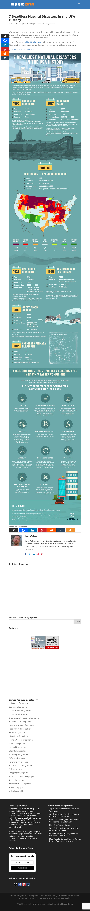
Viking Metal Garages (33, 42)
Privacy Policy (65, 898)
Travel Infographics (17, 787)
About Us (23, 898)
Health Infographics (17, 732)
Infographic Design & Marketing (43, 895)
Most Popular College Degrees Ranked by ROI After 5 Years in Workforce (65, 840)
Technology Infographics (19, 780)
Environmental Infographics (44, 24)
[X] (13, 530)
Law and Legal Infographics (20, 747)
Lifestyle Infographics (17, 751)
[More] (70, 530)
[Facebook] (23, 530)
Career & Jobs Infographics (20, 710)
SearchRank (67, 904)
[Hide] (1, 62)
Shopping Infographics (18, 773)
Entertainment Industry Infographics (24, 718)
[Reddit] (51, 530)
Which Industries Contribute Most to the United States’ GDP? (64, 815)
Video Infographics (16, 791)
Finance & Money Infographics (21, 725)
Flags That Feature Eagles (59, 825)
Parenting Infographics (18, 762)
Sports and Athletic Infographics (22, 776)
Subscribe (22, 868)
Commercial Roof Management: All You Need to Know (63, 834)
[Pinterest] (42, 530)
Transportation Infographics (20, 784)
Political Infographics (17, 769)
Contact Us (33, 898)
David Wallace (16, 24)
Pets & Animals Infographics (20, 765)
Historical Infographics (18, 736)
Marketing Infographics (18, 754)
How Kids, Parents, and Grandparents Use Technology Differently (65, 820)
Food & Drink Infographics (20, 729)
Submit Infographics (18, 895)
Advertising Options (49, 898)
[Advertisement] (45, 587)
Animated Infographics (18, 703)
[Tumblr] (60, 530)
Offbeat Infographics (17, 758)
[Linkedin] (32, 530)
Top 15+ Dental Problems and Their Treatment (64, 810)
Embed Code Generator (69, 895)
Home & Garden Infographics (21, 740)
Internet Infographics (17, 743)
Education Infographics (18, 714)
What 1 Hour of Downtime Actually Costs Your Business (63, 829)
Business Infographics (18, 707)
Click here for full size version (22, 49)
